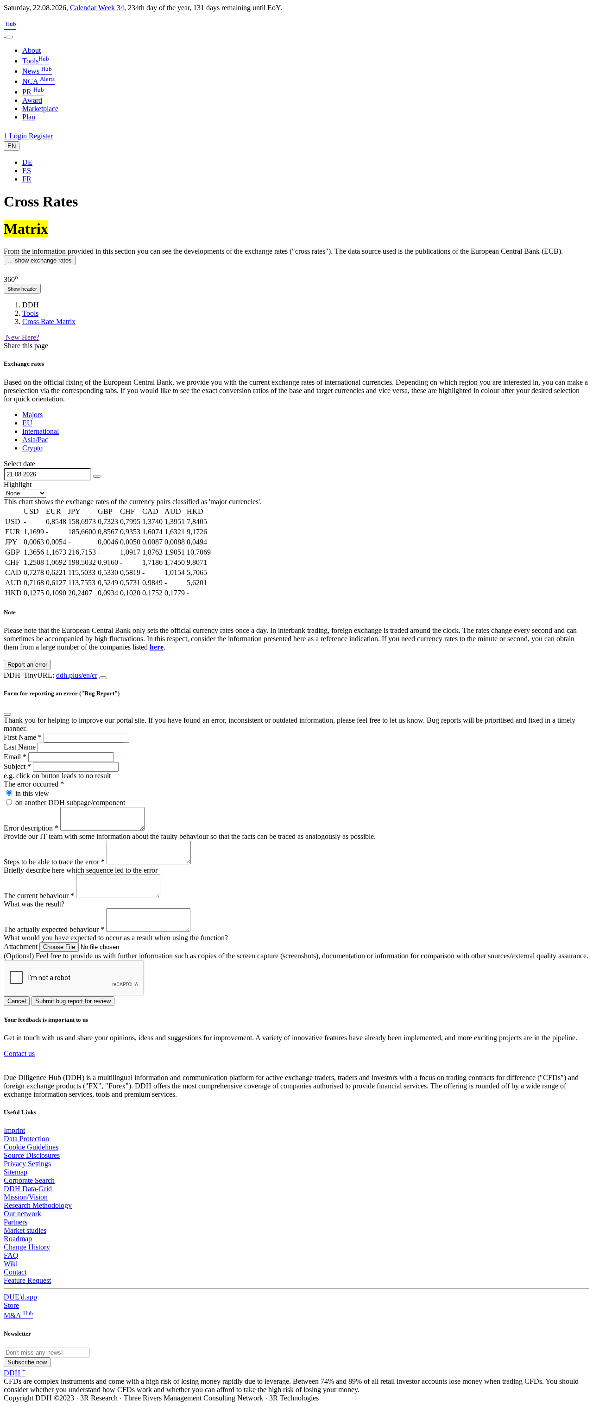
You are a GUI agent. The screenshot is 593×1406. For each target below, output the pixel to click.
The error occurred (34, 784)
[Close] (7, 714)
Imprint (14, 1130)
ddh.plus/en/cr (76, 675)
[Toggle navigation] (9, 37)
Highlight (18, 484)
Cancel (16, 1001)
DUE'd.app (20, 1297)
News (37, 71)
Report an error (27, 664)
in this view (32, 793)
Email (15, 757)
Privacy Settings (27, 1164)
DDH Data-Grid (28, 1189)
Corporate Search (29, 1180)
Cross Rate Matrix (49, 321)
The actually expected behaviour (54, 929)
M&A (18, 1315)
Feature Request (27, 1280)
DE (27, 162)
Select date (19, 464)
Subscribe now (27, 1362)
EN (11, 146)
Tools (35, 61)
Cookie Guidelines (31, 1147)
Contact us (19, 1053)
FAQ (11, 1255)
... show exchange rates (39, 260)
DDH (14, 1373)
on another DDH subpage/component (70, 802)
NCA (38, 81)
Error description (31, 828)
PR (33, 92)
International (40, 431)
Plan (28, 117)
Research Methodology (38, 1205)
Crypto (32, 448)
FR (27, 179)
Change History (27, 1247)
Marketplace (40, 108)
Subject (17, 766)
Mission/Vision (26, 1197)
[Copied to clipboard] (103, 677)
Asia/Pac (35, 440)
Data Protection (26, 1139)
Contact (15, 1272)
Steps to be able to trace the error (54, 862)
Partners (15, 1222)
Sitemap (15, 1172)
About (31, 50)
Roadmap (18, 1239)
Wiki (11, 1264)
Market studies (25, 1230)
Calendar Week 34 (97, 8)
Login (19, 136)
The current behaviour (39, 896)
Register (41, 136)
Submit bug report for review (73, 1001)
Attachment (21, 946)
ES (26, 171)
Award (32, 100)
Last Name (21, 747)
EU (27, 423)
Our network (22, 1214)
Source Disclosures (32, 1155)
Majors (32, 415)
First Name (23, 737)
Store (11, 1305)
